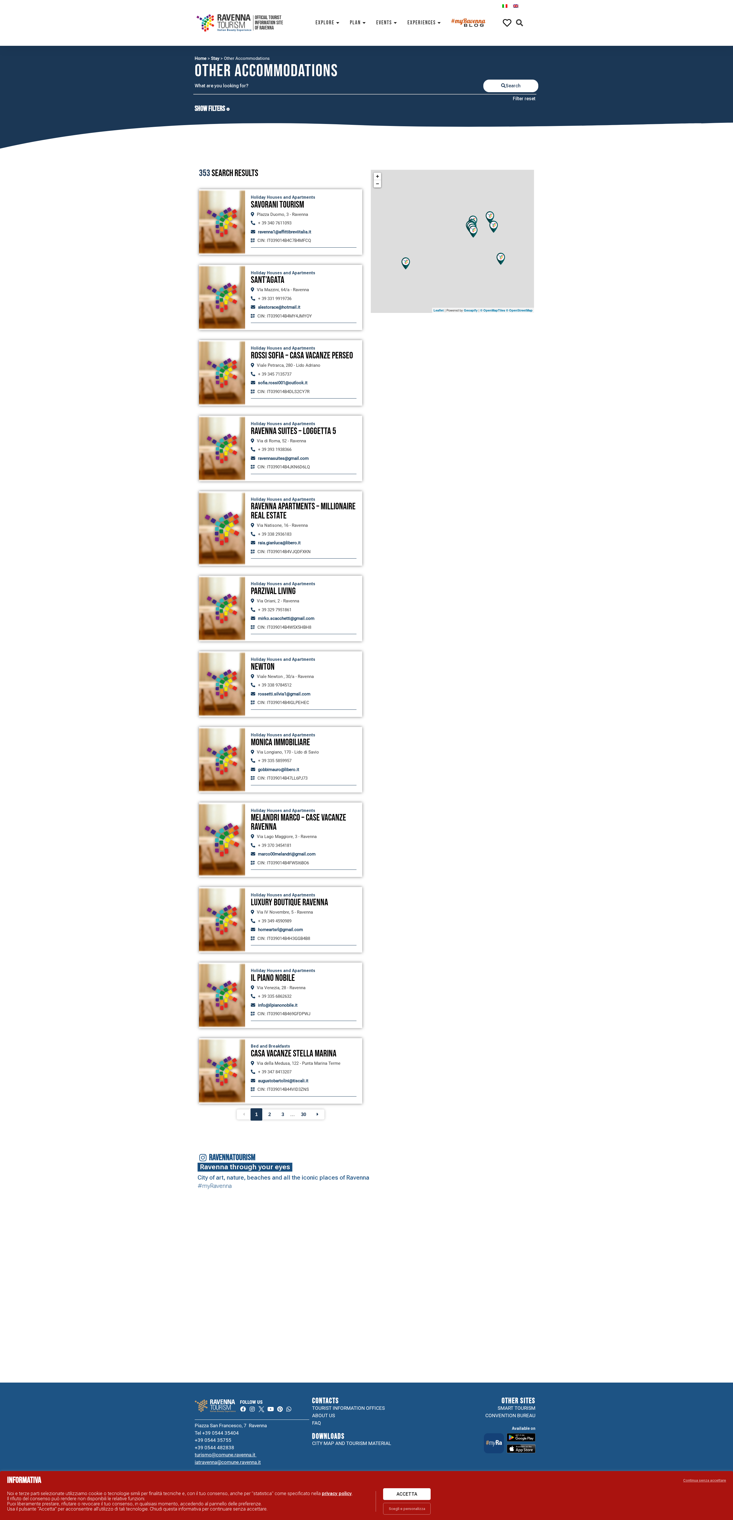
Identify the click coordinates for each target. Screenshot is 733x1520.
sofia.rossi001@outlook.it (283, 382)
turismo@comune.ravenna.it (226, 1455)
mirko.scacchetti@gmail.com (286, 618)
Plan (355, 22)
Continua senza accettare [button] (704, 1480)
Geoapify (471, 310)
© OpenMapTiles (492, 310)
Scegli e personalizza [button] (407, 1509)
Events (384, 22)
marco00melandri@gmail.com (287, 854)
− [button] (377, 184)
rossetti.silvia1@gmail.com (284, 694)
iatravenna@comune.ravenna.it (228, 1462)
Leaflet (439, 310)
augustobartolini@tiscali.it (283, 1080)
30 (303, 1114)
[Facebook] (243, 1409)
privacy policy (337, 1493)
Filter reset (524, 98)
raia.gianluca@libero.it (279, 542)
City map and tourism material (351, 1443)
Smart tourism (516, 1408)
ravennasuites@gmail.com (283, 458)
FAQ (316, 1423)
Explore (325, 22)
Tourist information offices (348, 1408)
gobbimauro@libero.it (278, 769)
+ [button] (377, 176)
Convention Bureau (510, 1415)
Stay (215, 58)
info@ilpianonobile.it (277, 1005)
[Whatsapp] (288, 1409)
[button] (519, 23)
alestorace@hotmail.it (279, 307)
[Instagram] (252, 1409)
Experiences (421, 22)
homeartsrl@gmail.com (280, 929)
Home (200, 58)
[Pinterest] (279, 1409)
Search (513, 85)
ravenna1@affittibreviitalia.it (284, 231)
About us (323, 1415)
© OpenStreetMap (519, 310)
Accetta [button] (407, 1494)
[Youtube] (270, 1409)
